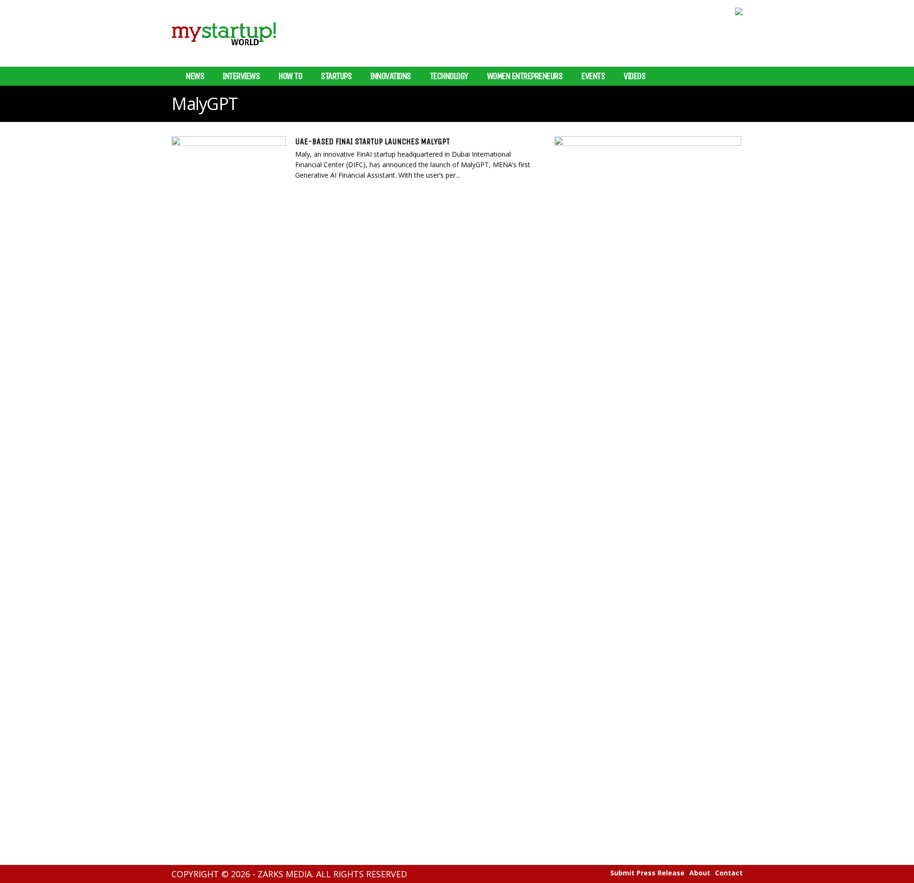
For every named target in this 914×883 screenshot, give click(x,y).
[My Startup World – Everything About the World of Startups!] (223, 51)
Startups (336, 76)
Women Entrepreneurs (525, 76)
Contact (729, 873)
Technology (449, 76)
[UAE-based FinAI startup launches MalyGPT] (228, 168)
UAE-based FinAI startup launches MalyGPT (372, 141)
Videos (634, 76)
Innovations (390, 76)
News (195, 76)
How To (290, 76)
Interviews (241, 76)
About (699, 873)
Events (593, 76)
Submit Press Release (647, 873)
